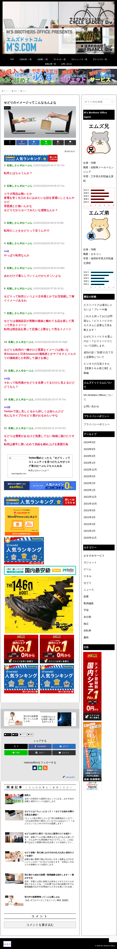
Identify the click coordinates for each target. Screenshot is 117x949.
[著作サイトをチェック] (34, 768)
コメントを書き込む (40, 924)
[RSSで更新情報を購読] (45, 768)
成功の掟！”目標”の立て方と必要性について (98, 354)
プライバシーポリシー (97, 424)
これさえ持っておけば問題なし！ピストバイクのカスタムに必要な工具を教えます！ (98, 323)
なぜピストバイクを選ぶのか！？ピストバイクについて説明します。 (98, 341)
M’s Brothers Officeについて (98, 397)
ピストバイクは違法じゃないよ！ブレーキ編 (98, 307)
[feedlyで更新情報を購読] (40, 768)
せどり (9, 734)
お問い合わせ (91, 406)
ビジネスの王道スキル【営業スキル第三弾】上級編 (98, 368)
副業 (16, 734)
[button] (58, 142)
